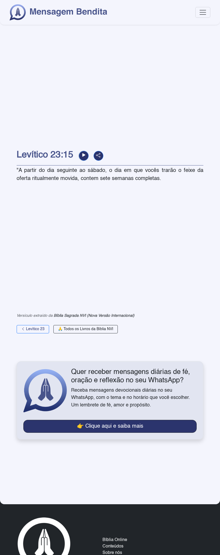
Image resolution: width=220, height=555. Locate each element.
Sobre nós (112, 553)
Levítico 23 (35, 329)
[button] (84, 156)
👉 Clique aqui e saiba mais (110, 426)
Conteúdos (112, 546)
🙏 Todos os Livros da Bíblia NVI (85, 329)
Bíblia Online (114, 540)
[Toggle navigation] (202, 12)
